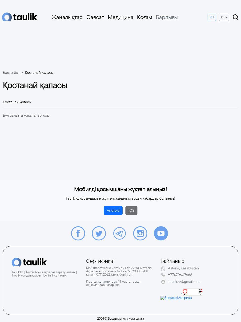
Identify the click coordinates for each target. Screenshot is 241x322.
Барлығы (167, 17)
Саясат (95, 17)
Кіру (224, 17)
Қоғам (144, 17)
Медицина (120, 17)
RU (212, 17)
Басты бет (11, 72)
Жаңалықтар (67, 17)
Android (113, 210)
